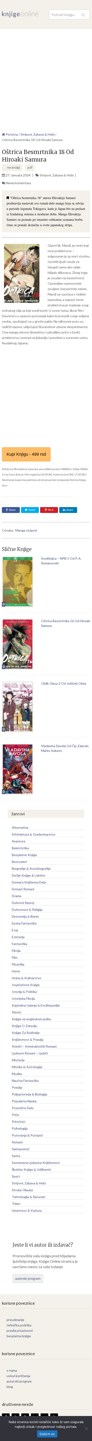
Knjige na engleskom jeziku (31, 1019)
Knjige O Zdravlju (24, 1026)
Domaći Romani (23, 889)
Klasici (16, 1012)
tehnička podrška (19, 1325)
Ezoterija (18, 937)
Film (14, 957)
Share (12, 509)
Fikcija (16, 951)
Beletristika (20, 848)
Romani (17, 1142)
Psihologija (20, 1128)
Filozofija (18, 964)
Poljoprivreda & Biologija (29, 1094)
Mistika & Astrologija (27, 1067)
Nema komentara (18, 183)
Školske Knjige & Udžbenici (31, 1169)
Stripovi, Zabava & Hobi (57, 175)
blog (10, 1387)
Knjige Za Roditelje (26, 1033)
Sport (16, 1176)
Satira (16, 1156)
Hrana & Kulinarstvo (26, 978)
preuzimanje (15, 1320)
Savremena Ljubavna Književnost (36, 1163)
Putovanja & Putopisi (27, 1135)
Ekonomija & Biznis (25, 916)
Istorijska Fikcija (23, 998)
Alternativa (20, 827)
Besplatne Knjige (24, 855)
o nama (12, 1370)
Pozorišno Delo (23, 1108)
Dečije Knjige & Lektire (28, 875)
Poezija (17, 1087)
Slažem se (47, 1434)
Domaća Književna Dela (29, 882)
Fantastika (19, 944)
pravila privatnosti (20, 1331)
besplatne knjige (19, 1336)
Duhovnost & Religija (27, 910)
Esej (15, 930)
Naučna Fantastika (25, 1081)
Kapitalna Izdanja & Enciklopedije (36, 1005)
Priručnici (18, 1122)
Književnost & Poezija (27, 1039)
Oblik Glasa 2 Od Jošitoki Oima (63, 683)
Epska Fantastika (24, 923)
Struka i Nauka (22, 1190)
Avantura (18, 841)
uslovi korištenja (18, 1376)
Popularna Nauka (24, 1101)
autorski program (28, 1278)
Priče (15, 1115)
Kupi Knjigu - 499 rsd (26, 454)
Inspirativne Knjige (26, 985)
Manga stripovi (26, 530)
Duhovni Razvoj (23, 903)
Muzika (17, 1074)
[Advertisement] (46, 77)
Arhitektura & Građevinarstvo (33, 834)
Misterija (18, 1060)
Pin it (50, 509)
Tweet (31, 509)
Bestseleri (19, 862)
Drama (16, 896)
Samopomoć (21, 1149)
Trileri (16, 1204)
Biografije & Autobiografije (31, 868)
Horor (16, 971)
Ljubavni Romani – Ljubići (30, 1053)
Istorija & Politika (24, 992)
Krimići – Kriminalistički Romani (34, 1046)
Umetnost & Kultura (27, 1210)
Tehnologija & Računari (28, 1197)
